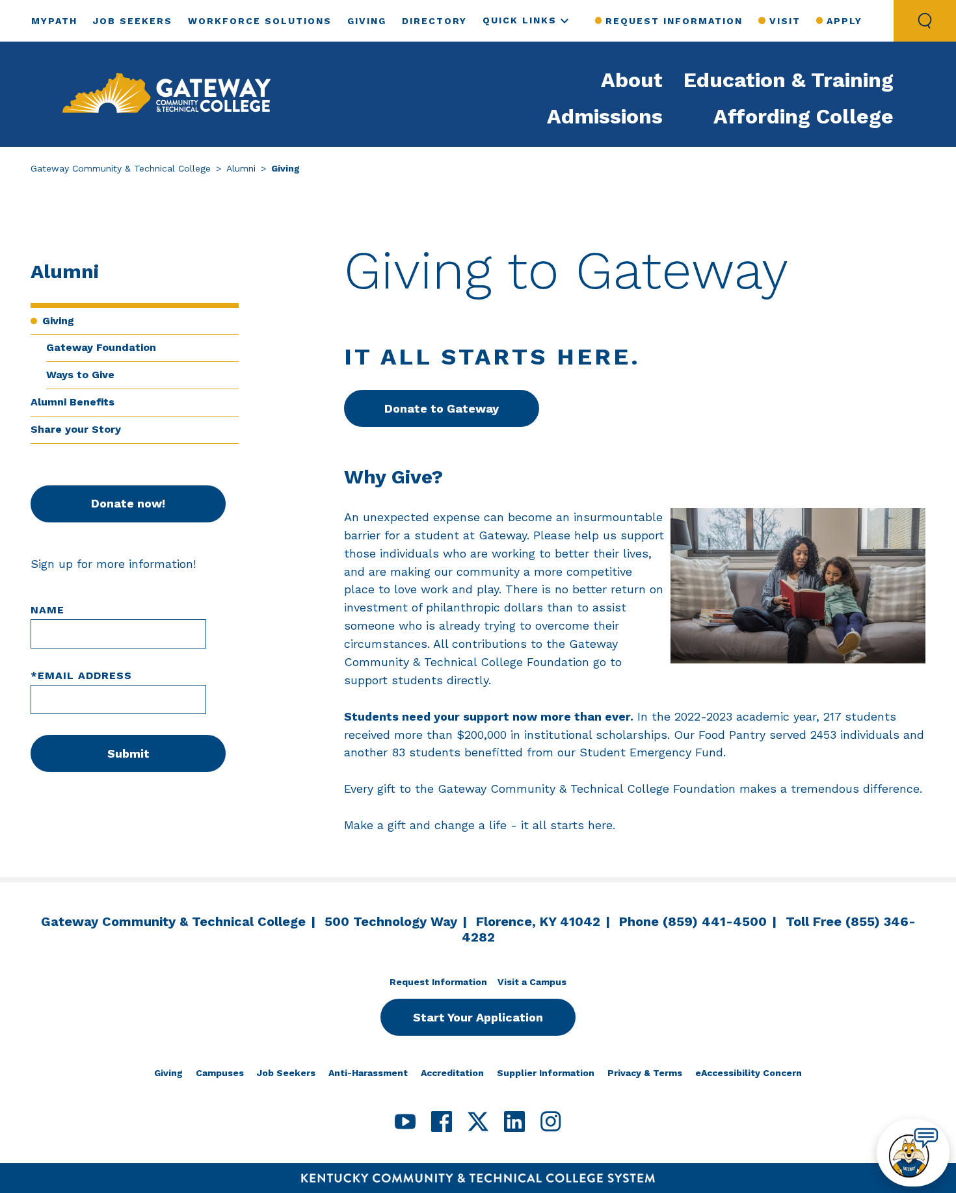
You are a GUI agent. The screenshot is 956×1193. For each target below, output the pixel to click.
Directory (434, 21)
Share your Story (76, 429)
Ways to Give (80, 374)
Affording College (803, 116)
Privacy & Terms (644, 1073)
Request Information (674, 21)
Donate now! (128, 503)
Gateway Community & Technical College (121, 168)
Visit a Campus (532, 982)
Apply (844, 21)
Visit (784, 21)
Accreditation (452, 1073)
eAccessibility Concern (748, 1073)
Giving (366, 21)
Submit (128, 753)
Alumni (241, 168)
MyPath (54, 21)
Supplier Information (545, 1073)
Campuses (220, 1073)
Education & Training (789, 80)
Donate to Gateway (441, 408)
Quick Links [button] (520, 20)
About (632, 80)
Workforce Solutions (260, 21)
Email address (81, 675)
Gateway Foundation (101, 347)
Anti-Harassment (368, 1073)
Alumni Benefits (72, 402)
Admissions (605, 116)
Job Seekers (132, 21)
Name (47, 610)
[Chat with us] (913, 1153)
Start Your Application (478, 1017)
